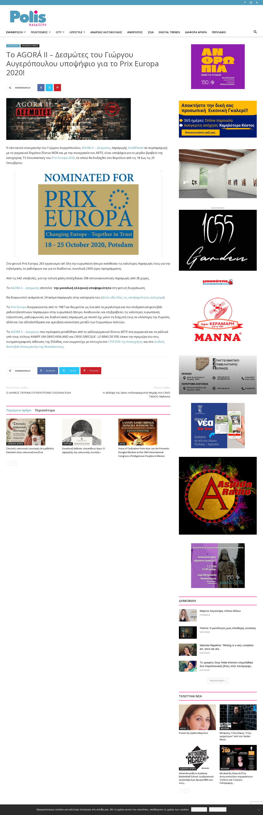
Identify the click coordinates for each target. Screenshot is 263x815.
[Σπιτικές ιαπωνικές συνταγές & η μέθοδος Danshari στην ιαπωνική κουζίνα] (32, 432)
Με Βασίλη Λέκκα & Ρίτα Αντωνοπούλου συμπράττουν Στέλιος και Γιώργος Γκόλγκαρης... (236, 778)
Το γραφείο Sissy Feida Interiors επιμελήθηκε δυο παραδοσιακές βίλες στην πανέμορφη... (226, 664)
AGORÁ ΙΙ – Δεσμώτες (25, 332)
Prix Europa (18, 307)
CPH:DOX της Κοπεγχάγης (125, 342)
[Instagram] (251, 2)
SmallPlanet (135, 148)
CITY (59, 32)
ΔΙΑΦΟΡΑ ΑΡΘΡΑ (196, 32)
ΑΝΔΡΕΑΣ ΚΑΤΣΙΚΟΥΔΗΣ (106, 32)
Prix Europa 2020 (63, 158)
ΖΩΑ (151, 32)
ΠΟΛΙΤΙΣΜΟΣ (39, 32)
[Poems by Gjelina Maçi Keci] (197, 717)
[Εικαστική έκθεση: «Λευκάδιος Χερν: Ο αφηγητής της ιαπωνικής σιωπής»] (88, 432)
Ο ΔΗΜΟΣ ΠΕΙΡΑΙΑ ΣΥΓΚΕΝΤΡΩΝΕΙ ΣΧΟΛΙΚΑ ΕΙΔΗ (38, 392)
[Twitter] (256, 2)
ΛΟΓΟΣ (122, 444)
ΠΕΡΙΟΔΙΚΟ (219, 32)
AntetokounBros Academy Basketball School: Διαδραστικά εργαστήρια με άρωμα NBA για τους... (196, 778)
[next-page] (14, 463)
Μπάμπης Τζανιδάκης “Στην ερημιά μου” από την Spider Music (235, 736)
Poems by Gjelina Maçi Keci (193, 733)
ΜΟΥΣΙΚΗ (225, 728)
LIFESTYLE (76, 32)
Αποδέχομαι (199, 809)
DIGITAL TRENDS (169, 32)
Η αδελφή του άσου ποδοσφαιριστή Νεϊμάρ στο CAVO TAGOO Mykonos (136, 394)
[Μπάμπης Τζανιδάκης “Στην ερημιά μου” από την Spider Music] (238, 717)
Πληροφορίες (217, 809)
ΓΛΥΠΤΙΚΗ (67, 444)
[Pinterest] (57, 87)
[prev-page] (8, 463)
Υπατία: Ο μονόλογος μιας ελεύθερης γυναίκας (228, 628)
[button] (255, 32)
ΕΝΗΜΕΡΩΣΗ (14, 32)
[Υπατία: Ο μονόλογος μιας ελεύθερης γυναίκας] (188, 632)
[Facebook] (245, 2)
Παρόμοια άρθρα (18, 410)
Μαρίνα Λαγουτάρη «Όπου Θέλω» (220, 611)
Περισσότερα (45, 410)
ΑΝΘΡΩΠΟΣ (135, 32)
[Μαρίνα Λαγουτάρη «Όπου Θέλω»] (188, 615)
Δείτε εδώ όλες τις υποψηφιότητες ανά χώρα (133, 297)
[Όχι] (258, 810)
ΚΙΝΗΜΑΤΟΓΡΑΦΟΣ (30, 45)
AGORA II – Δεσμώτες (96, 148)
